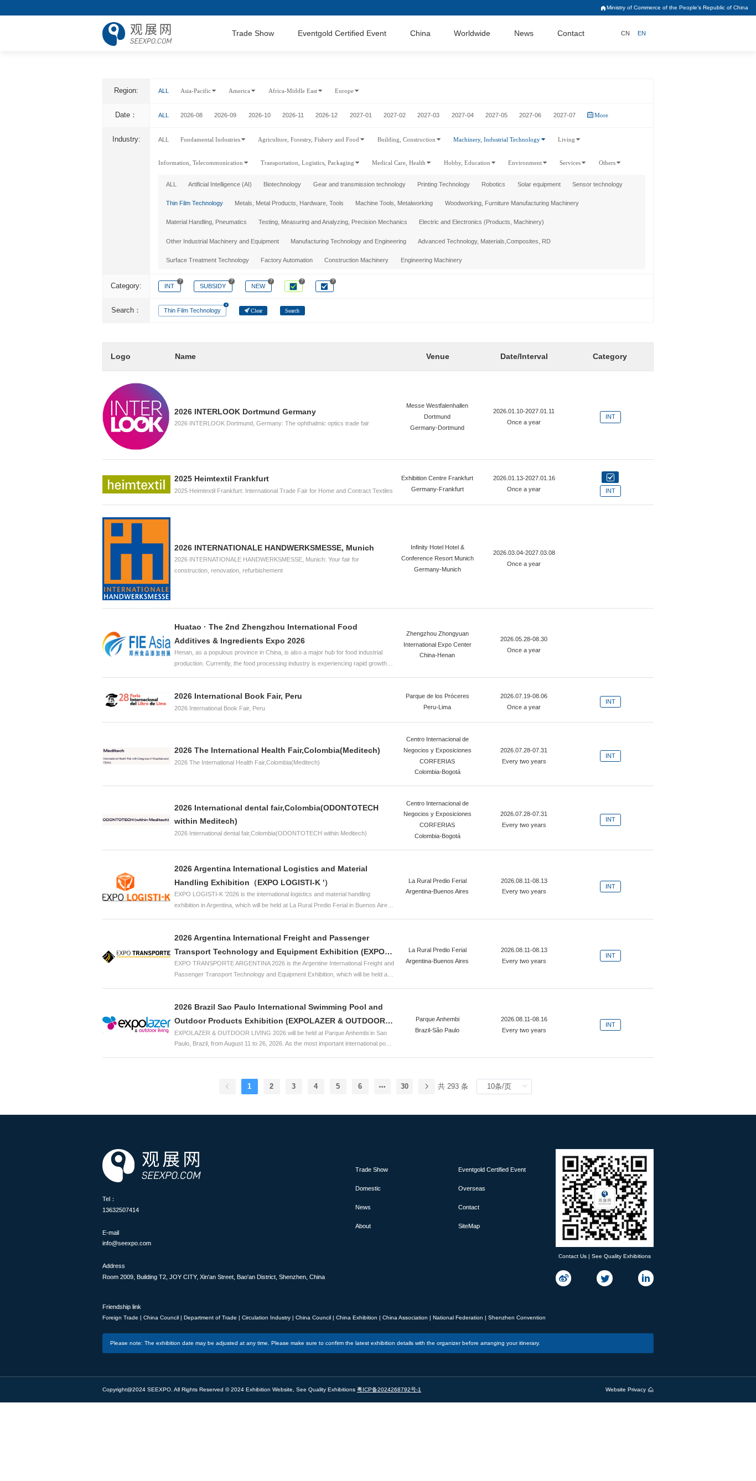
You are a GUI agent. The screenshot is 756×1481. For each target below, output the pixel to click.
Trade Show (253, 33)
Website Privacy (625, 1389)
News (524, 33)
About (363, 1226)
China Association (405, 1317)
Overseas (471, 1188)
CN (625, 33)
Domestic (368, 1188)
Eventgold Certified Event (342, 33)
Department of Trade (211, 1317)
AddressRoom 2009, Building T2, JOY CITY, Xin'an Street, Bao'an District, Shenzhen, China (213, 1271)
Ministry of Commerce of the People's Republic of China (677, 7)
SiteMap (469, 1226)
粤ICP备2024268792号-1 (389, 1389)
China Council (161, 1317)
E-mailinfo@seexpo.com (126, 1238)
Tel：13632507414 (120, 1204)
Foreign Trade (121, 1317)
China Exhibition (357, 1317)
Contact (570, 33)
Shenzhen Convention (517, 1317)
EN (642, 33)
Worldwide (472, 33)
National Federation (459, 1317)
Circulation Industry (267, 1317)
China (420, 33)
